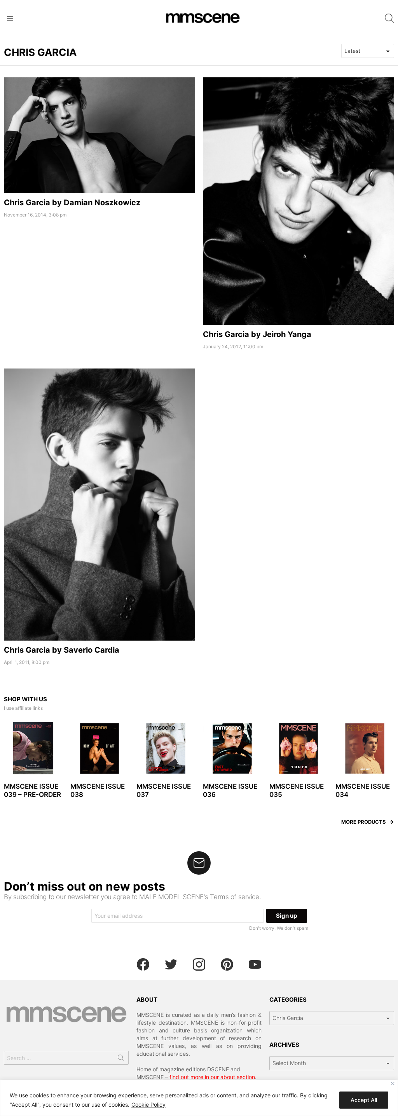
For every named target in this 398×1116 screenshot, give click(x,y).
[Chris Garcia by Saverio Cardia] (99, 505)
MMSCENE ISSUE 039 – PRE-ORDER (32, 790)
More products (363, 822)
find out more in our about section (212, 1077)
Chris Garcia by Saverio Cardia (61, 650)
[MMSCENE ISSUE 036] (232, 748)
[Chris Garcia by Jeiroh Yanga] (298, 201)
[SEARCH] (389, 18)
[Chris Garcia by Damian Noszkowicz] (99, 135)
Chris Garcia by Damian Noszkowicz (72, 202)
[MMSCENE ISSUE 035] (298, 748)
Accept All (364, 1100)
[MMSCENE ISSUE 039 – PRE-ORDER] (33, 748)
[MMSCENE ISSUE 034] (364, 748)
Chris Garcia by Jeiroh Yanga (257, 334)
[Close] (393, 1083)
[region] (199, 1098)
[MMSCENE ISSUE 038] (99, 748)
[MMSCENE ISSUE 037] (165, 748)
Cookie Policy (148, 1104)
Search (121, 1059)
